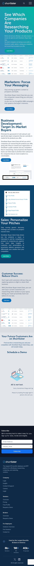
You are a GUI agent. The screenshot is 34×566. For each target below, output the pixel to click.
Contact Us (6, 532)
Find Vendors (7, 529)
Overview (6, 499)
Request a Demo (8, 507)
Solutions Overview (9, 527)
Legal (4, 491)
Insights (5, 483)
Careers (5, 488)
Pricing (5, 502)
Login (4, 481)
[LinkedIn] (19, 559)
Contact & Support (8, 486)
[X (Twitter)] (15, 559)
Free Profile (6, 505)
